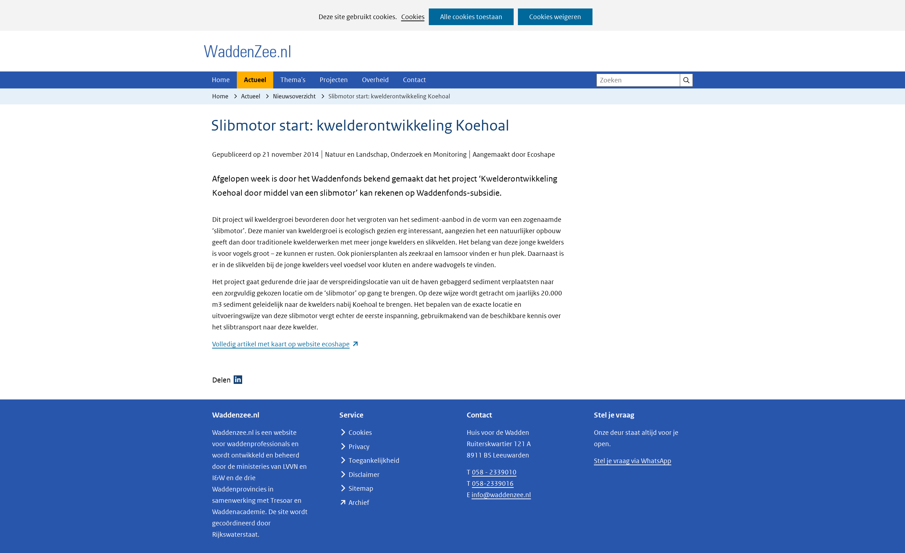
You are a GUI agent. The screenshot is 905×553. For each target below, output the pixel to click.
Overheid (375, 80)
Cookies (413, 17)
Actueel (255, 80)
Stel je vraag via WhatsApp (632, 461)
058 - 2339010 (494, 472)
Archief (359, 503)
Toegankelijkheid (374, 460)
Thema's (292, 80)
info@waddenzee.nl (501, 495)
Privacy (359, 447)
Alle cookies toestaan (471, 17)
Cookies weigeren (555, 17)
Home (221, 80)
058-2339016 (493, 483)
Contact (414, 80)
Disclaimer (364, 475)
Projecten (334, 80)
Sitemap (361, 488)
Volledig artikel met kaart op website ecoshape (285, 344)
